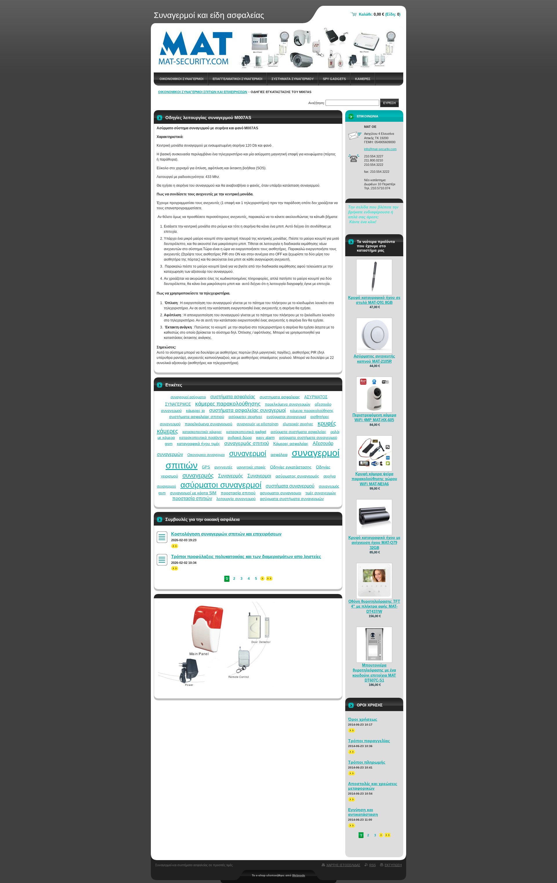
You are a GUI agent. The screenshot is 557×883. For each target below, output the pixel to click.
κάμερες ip (195, 410)
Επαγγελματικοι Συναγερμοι (237, 79)
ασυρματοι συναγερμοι (280, 492)
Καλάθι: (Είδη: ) (379, 14)
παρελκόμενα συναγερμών (287, 404)
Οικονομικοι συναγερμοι (181, 79)
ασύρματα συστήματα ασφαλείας (298, 432)
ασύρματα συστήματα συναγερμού (308, 437)
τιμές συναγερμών (320, 493)
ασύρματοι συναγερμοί (220, 484)
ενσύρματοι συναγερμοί (286, 417)
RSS (372, 865)
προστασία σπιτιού (238, 492)
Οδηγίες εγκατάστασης (291, 467)
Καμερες (362, 79)
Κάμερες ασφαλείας (290, 443)
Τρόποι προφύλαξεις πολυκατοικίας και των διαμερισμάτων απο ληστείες (246, 556)
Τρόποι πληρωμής (366, 762)
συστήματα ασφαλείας (232, 396)
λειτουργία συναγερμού (236, 499)
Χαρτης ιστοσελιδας (343, 865)
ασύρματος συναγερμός (297, 476)
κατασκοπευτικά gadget (246, 432)
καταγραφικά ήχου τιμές (198, 443)
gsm (169, 443)
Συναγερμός (230, 475)
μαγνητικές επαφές (251, 467)
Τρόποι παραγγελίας (369, 740)
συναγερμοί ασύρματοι (188, 397)
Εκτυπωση (393, 865)
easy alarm (265, 437)
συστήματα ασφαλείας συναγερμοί (247, 410)
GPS (206, 467)
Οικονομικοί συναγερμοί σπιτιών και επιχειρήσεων (202, 92)
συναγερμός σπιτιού (246, 443)
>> (173, 546)
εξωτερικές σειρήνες (298, 424)
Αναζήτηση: (316, 103)
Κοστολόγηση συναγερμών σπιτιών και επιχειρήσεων (226, 533)
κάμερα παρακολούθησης (311, 410)
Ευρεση (389, 103)
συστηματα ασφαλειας (280, 397)
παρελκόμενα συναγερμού (208, 423)
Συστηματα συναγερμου (293, 79)
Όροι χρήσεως (362, 719)
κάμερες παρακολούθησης (228, 404)
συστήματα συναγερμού (290, 486)
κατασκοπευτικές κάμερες (202, 432)
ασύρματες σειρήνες (245, 417)
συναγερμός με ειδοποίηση (257, 424)
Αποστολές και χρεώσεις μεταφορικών (372, 786)
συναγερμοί (247, 453)
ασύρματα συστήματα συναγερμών (292, 498)
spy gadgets (334, 79)
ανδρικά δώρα (240, 437)
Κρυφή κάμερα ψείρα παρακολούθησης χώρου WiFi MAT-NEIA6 (374, 479)
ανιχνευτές (223, 467)
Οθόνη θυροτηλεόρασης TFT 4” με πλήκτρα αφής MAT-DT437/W (374, 606)
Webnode (298, 875)
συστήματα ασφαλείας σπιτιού (196, 416)
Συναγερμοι (259, 475)
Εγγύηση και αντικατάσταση (363, 812)
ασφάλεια (279, 454)
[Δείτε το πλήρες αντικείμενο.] (374, 292)
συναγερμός (198, 475)
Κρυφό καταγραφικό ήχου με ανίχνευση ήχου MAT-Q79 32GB (374, 542)
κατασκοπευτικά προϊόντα (201, 437)
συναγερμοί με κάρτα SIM (193, 492)
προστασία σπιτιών (192, 498)
